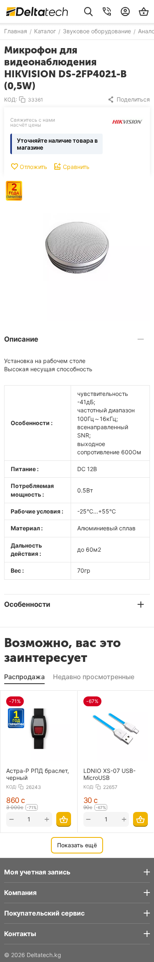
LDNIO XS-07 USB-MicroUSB (109, 774)
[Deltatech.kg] (37, 11)
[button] (128, 99)
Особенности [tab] (27, 604)
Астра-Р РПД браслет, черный (37, 774)
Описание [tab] (21, 339)
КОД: (10, 99)
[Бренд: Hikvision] (127, 121)
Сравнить (76, 166)
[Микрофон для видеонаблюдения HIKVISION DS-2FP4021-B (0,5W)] (77, 248)
